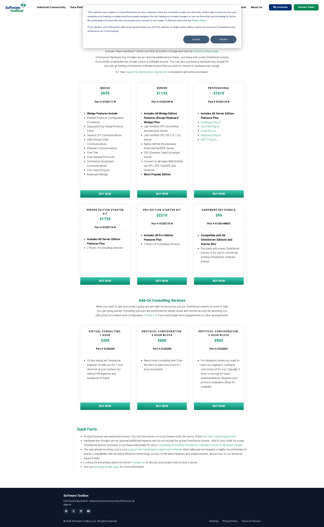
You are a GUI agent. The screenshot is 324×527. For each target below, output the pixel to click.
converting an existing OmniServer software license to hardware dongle (200, 445)
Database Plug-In (211, 122)
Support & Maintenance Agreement (146, 72)
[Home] (15, 7)
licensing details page (205, 51)
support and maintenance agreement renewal (155, 449)
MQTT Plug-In (209, 139)
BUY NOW (105, 193)
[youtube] (88, 511)
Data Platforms (80, 7)
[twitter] (73, 511)
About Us (256, 7)
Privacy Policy (199, 20)
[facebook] (66, 511)
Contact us (150, 315)
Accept (196, 39)
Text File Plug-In (210, 126)
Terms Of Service (251, 521)
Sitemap (214, 521)
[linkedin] (81, 511)
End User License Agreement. (219, 436)
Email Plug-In (208, 130)
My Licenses (280, 7)
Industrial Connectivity (51, 7)
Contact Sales (306, 7)
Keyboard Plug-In (211, 135)
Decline (223, 39)
